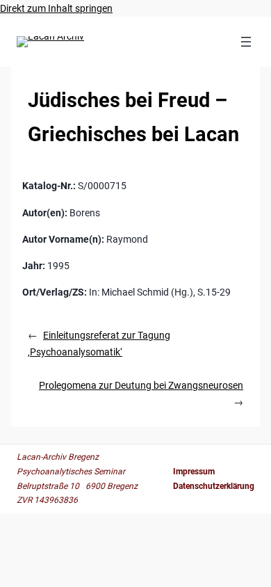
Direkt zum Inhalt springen (56, 8)
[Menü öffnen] (246, 41)
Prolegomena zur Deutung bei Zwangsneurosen (141, 385)
